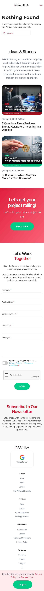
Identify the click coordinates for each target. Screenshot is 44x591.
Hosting (22, 508)
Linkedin (22, 559)
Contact (22, 487)
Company (6, 326)
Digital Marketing (22, 512)
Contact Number (9, 314)
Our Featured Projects (22, 491)
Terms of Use (27, 577)
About (22, 483)
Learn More (22, 226)
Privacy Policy (15, 363)
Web (22, 504)
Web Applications (22, 516)
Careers (22, 534)
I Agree (22, 584)
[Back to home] (22, 5)
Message (6, 337)
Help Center (22, 530)
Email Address (8, 302)
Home (22, 478)
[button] (41, 5)
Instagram (22, 563)
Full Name (6, 290)
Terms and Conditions (22, 538)
